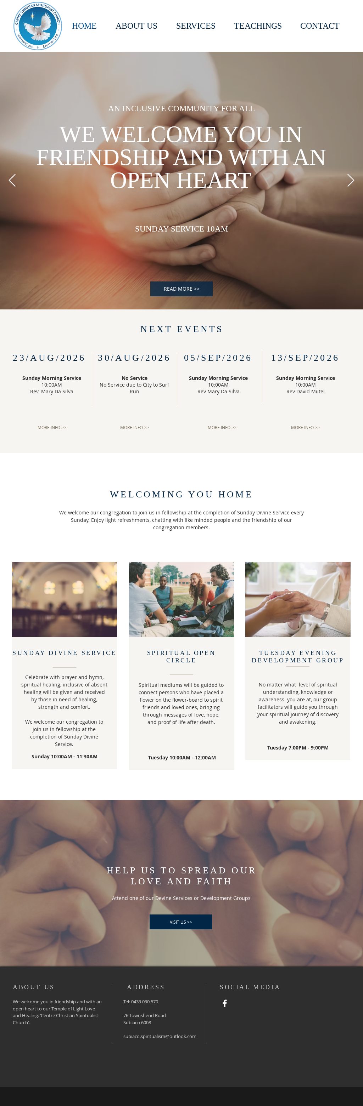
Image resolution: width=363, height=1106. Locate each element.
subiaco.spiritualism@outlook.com (159, 1036)
